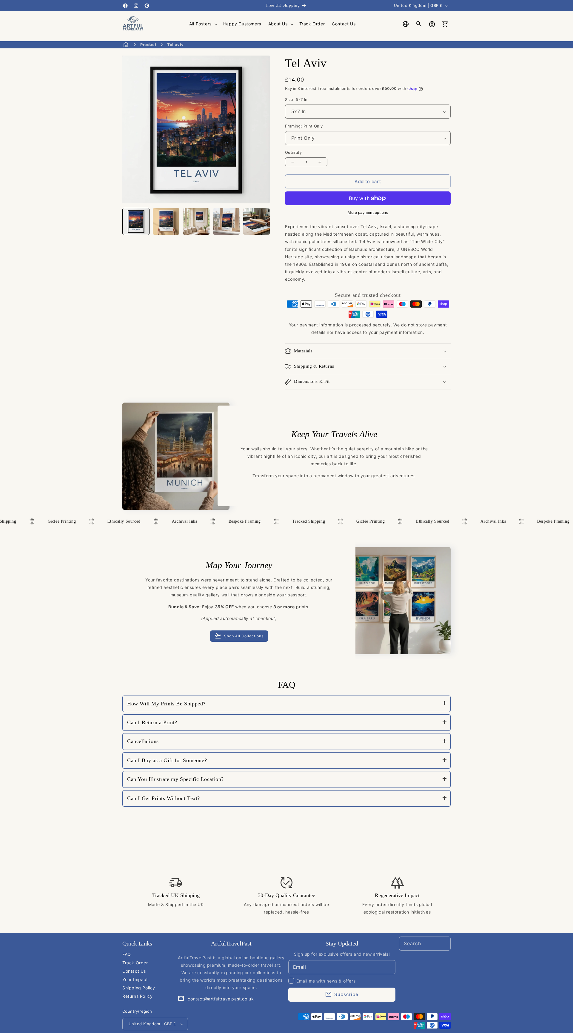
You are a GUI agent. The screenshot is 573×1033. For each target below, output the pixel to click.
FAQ (126, 954)
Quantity (293, 152)
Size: (296, 99)
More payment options (368, 212)
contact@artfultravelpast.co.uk (221, 998)
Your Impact (135, 979)
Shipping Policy (138, 987)
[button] (203, 24)
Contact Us (134, 971)
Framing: (304, 126)
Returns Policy (137, 996)
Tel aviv (175, 44)
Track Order (135, 962)
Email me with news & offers (325, 980)
